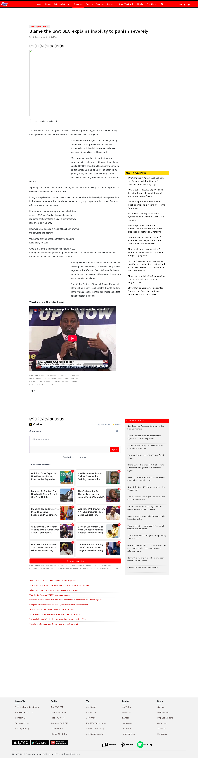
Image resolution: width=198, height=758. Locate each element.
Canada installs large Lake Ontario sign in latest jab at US (53, 624)
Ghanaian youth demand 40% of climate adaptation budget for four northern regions (65, 600)
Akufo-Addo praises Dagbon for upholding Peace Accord (146, 538)
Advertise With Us (24, 712)
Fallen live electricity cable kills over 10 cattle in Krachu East (55, 590)
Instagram (127, 723)
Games (160, 707)
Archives (161, 728)
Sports (89, 4)
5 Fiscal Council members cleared (142, 568)
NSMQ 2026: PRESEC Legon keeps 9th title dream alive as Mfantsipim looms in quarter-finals (146, 192)
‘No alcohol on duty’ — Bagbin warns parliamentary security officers (58, 619)
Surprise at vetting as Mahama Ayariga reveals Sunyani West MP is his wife (146, 216)
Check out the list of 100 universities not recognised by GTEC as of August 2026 (147, 279)
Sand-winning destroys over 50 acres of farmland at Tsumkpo (145, 529)
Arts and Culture (62, 4)
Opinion (100, 4)
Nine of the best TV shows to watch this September (52, 610)
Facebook (127, 712)
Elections (151, 4)
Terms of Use (22, 723)
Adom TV (91, 712)
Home (39, 4)
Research (111, 4)
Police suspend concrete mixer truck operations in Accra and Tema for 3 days (146, 204)
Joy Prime (91, 717)
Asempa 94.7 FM (59, 723)
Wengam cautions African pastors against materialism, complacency (58, 605)
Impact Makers (165, 717)
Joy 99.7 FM (57, 707)
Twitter (125, 717)
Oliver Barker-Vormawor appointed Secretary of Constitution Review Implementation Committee (146, 291)
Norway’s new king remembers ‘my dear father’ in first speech (145, 561)
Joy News (91, 707)
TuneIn (112, 744)
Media (140, 4)
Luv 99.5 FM (57, 728)
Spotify (148, 744)
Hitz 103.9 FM (58, 717)
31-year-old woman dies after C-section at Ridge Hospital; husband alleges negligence (146, 252)
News (48, 4)
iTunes (129, 744)
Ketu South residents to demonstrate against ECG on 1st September (59, 585)
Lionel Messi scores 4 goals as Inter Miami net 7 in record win (55, 614)
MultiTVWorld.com (96, 723)
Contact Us (21, 717)
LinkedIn (126, 728)
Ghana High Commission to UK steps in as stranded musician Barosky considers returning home (146, 549)
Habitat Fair (163, 712)
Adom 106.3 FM (59, 712)
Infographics (128, 734)
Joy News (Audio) (95, 734)
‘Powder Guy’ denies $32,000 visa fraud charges (50, 595)
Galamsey (162, 723)
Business (78, 4)
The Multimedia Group (27, 707)
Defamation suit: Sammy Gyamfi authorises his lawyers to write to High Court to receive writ (145, 240)
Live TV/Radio (126, 4)
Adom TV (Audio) (95, 728)
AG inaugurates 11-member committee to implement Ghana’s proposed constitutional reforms (145, 228)
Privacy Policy (22, 728)
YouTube (126, 707)
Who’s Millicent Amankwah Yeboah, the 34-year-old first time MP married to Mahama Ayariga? (146, 181)
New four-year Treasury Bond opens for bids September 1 (54, 581)
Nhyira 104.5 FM (59, 734)
